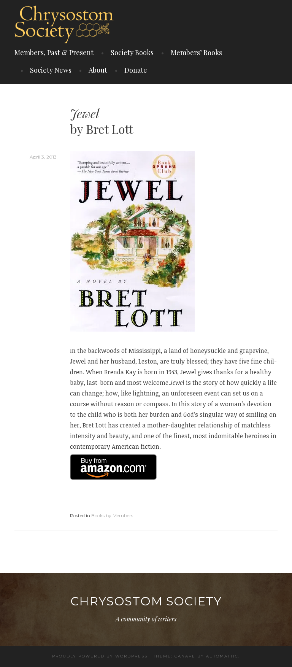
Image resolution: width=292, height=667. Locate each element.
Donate (135, 70)
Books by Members (112, 515)
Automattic (222, 656)
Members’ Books (196, 52)
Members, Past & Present (54, 52)
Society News (50, 70)
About (98, 70)
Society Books (132, 52)
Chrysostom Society (146, 601)
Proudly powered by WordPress (100, 656)
